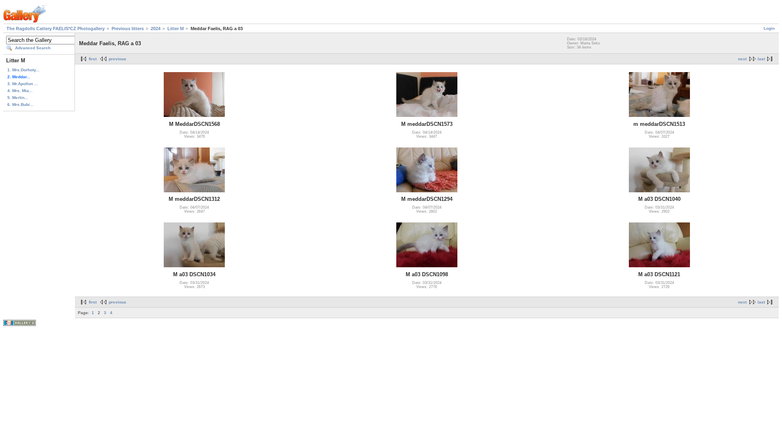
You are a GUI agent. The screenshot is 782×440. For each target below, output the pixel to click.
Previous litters (128, 28)
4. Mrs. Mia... (20, 90)
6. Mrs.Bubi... (20, 104)
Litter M (175, 28)
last (761, 59)
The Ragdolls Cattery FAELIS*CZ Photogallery (56, 28)
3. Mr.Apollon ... (22, 83)
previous (117, 59)
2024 (155, 28)
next (742, 59)
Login (769, 28)
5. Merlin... (17, 97)
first (93, 59)
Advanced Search (33, 48)
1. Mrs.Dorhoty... (23, 70)
